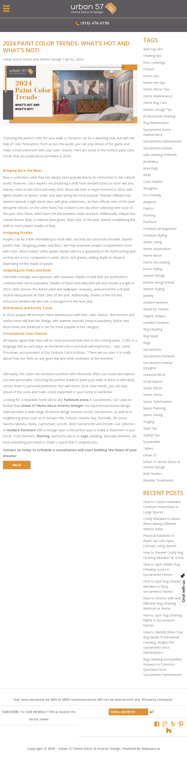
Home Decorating (156, 262)
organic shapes (154, 316)
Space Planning (154, 408)
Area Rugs (150, 168)
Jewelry (148, 295)
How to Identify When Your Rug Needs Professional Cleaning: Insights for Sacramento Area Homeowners (163, 642)
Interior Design (154, 275)
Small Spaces (153, 381)
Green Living (152, 242)
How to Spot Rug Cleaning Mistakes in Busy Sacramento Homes (162, 586)
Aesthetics (150, 161)
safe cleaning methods (160, 155)
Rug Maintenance (156, 123)
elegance (149, 202)
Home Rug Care (155, 102)
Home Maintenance (157, 96)
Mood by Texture (156, 309)
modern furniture (21, 430)
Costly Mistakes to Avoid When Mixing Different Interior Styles (161, 523)
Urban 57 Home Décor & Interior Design (89, 748)
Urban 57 (150, 455)
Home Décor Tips (156, 89)
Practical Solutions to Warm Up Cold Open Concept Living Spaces (159, 540)
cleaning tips (152, 55)
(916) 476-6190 (95, 23)
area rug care (153, 49)
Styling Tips (151, 435)
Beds (147, 175)
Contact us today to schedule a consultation (40, 450)
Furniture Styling (155, 235)
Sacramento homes (157, 148)
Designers (150, 188)
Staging (148, 421)
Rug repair (150, 336)
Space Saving (153, 415)
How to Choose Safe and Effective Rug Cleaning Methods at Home (161, 603)
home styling (152, 269)
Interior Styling (153, 289)
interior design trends (158, 282)
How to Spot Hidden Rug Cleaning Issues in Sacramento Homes (161, 569)
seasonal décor (154, 374)
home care (151, 76)
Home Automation (157, 249)
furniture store (76, 400)
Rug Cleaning (152, 329)
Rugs (147, 342)
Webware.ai (151, 748)
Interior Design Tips (157, 109)
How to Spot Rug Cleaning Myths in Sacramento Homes (162, 620)
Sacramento (152, 349)
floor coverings (154, 62)
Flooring (149, 215)
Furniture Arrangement (160, 228)
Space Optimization (157, 401)
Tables (148, 448)
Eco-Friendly (152, 195)
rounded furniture (156, 322)
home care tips (154, 82)
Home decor (152, 255)
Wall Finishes (152, 473)
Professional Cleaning (159, 116)
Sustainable (151, 442)
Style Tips (150, 428)
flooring (42, 436)
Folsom (148, 69)
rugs (84, 436)
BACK (17, 465)
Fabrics (148, 208)
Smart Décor (152, 388)
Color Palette (153, 181)
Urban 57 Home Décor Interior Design (51, 405)
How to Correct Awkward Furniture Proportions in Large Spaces (161, 507)
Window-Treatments (158, 480)
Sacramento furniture (159, 356)
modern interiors (155, 302)
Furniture (149, 222)
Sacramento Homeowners (162, 141)
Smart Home (152, 394)
